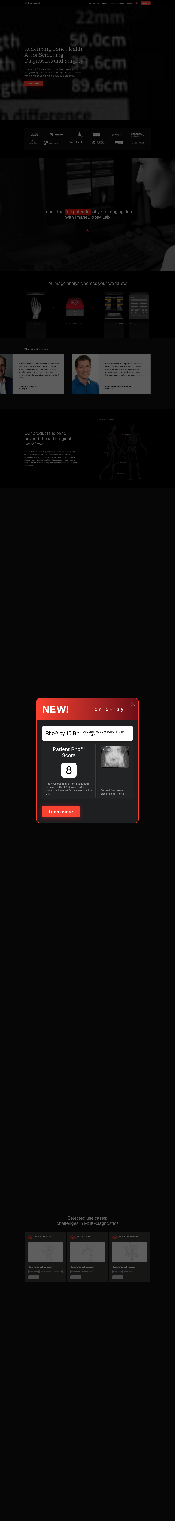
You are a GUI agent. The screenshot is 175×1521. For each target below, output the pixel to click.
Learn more (61, 812)
